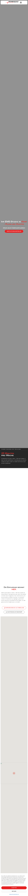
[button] (14, 771)
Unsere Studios (8, 449)
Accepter (14, 887)
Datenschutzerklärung (14, 894)
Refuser (14, 891)
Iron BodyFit (3, 449)
